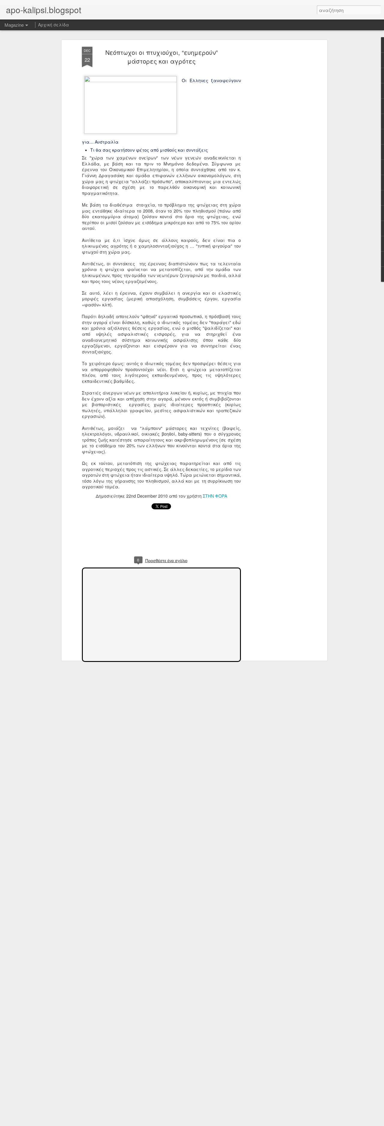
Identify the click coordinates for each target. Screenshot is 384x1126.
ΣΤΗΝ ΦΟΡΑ (215, 496)
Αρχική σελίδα (53, 25)
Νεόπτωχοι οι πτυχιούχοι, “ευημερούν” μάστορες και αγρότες (161, 56)
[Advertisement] (274, 141)
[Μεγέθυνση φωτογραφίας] (132, 80)
